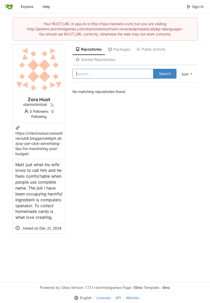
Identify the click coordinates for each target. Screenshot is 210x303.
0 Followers (39, 111)
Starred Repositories (98, 59)
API (118, 298)
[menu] (187, 74)
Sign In (198, 6)
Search (165, 73)
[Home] (9, 7)
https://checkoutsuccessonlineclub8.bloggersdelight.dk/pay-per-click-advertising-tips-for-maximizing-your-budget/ (38, 143)
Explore (27, 6)
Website (132, 298)
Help (46, 6)
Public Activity (153, 49)
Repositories (91, 49)
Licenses (103, 298)
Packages (121, 49)
